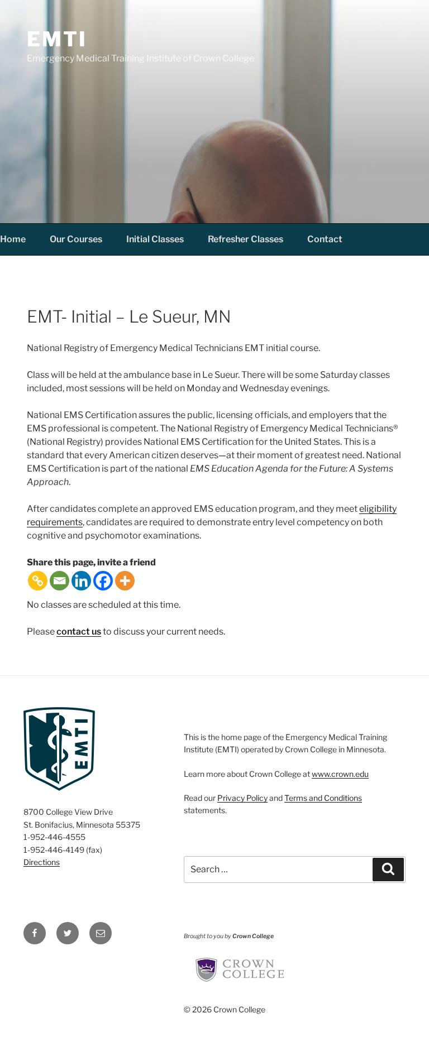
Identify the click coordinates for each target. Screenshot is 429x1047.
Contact (324, 239)
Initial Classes (155, 239)
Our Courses (76, 239)
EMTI (57, 39)
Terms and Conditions (323, 798)
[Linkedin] (81, 580)
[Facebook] (103, 580)
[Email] (59, 580)
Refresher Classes (245, 239)
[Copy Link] (37, 580)
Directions (41, 862)
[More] (125, 580)
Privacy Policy (242, 798)
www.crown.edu (340, 774)
